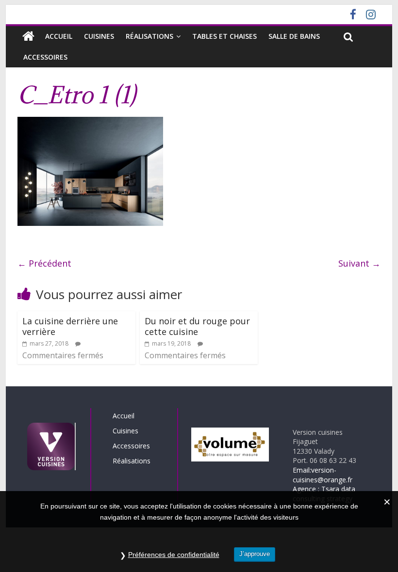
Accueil (58, 36)
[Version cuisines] (28, 36)
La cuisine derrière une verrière (70, 326)
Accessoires (45, 57)
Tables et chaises (224, 36)
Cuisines (99, 36)
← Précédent (44, 263)
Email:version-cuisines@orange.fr (322, 474)
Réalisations (149, 36)
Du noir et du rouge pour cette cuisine (197, 326)
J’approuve (254, 553)
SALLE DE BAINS (294, 36)
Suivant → (359, 263)
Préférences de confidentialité (173, 554)
